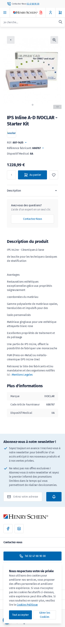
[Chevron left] (11, 40)
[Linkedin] (19, 528)
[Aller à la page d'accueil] (27, 12)
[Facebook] (7, 528)
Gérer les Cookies (44, 614)
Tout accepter (20, 614)
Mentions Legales (22, 374)
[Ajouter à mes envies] (53, 174)
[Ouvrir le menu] (5, 12)
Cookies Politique (27, 604)
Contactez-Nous (32, 219)
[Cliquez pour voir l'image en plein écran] (54, 40)
